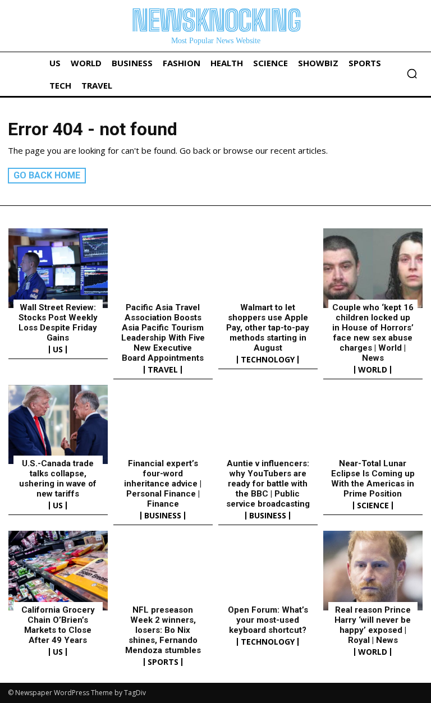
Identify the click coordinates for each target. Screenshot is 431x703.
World (372, 370)
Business (162, 516)
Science (373, 505)
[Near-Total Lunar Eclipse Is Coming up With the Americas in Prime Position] (373, 425)
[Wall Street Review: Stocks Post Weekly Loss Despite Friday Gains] (58, 268)
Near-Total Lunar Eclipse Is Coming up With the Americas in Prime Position (373, 478)
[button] (412, 73)
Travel (163, 370)
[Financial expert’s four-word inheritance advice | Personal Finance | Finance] (163, 425)
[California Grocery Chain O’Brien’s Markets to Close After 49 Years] (58, 570)
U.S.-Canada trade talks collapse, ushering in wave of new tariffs (58, 478)
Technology (268, 360)
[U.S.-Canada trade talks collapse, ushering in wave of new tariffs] (58, 425)
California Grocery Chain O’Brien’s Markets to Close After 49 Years (58, 625)
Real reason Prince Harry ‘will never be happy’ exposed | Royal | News (372, 625)
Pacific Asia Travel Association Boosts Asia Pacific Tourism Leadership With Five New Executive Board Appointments (163, 332)
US (58, 349)
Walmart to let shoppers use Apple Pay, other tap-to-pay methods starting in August (267, 327)
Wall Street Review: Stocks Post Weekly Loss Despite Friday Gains (58, 322)
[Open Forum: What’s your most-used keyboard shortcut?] (268, 570)
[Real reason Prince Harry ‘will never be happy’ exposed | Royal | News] (373, 570)
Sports (163, 662)
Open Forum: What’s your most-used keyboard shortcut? (268, 620)
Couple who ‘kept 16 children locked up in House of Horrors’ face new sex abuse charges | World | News (373, 332)
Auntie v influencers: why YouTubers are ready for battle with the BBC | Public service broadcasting (268, 483)
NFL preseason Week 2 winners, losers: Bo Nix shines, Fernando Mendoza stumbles (163, 630)
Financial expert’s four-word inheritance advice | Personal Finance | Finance (162, 483)
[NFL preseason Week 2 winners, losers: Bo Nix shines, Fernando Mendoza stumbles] (163, 570)
